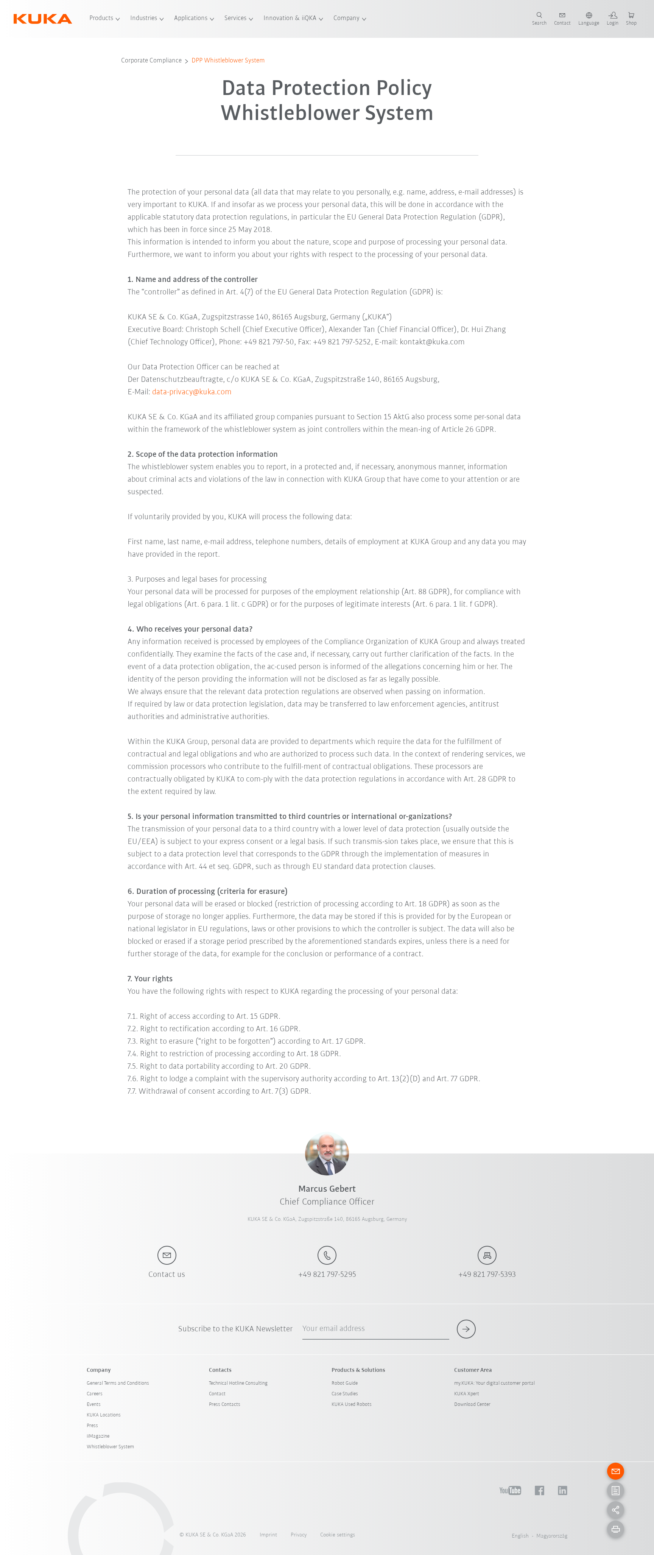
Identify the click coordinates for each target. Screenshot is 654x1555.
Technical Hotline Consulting (238, 1383)
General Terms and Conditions (118, 1383)
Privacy (299, 1535)
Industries (143, 18)
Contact (217, 1394)
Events (94, 1404)
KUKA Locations (104, 1415)
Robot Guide (345, 1383)
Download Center (472, 1404)
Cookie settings (337, 1535)
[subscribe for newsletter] (466, 1329)
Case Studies (345, 1394)
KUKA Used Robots (352, 1404)
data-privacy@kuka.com (192, 392)
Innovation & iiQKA (289, 18)
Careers (95, 1394)
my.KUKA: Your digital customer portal (494, 1383)
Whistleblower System (110, 1447)
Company (346, 18)
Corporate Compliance (151, 61)
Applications (190, 18)
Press (92, 1426)
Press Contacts (224, 1404)
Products (101, 18)
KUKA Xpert (466, 1394)
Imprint (268, 1535)
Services (235, 18)
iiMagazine (98, 1436)
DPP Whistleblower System (228, 61)
